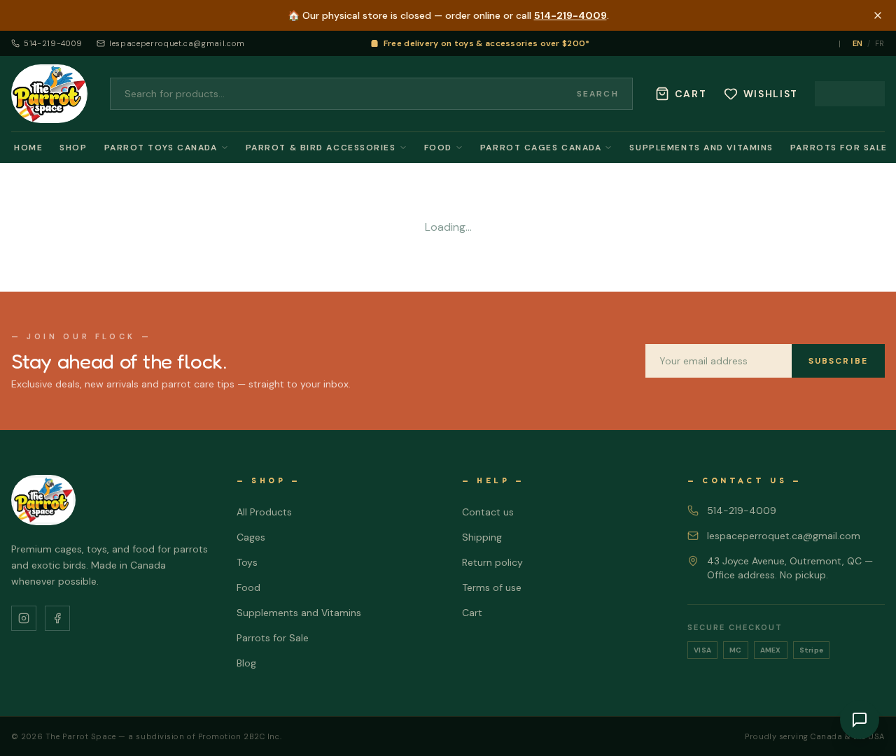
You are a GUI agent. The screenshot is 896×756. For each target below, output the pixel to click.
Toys (247, 562)
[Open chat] (859, 719)
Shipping (482, 537)
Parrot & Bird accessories (321, 147)
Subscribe (838, 360)
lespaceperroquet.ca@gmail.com (177, 43)
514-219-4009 (570, 15)
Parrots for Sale (839, 147)
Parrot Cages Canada (541, 147)
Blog (246, 663)
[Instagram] (23, 618)
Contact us (488, 512)
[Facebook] (57, 618)
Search (598, 93)
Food (438, 147)
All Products (264, 512)
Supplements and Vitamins (701, 147)
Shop (73, 147)
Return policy (492, 562)
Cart (472, 612)
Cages (251, 537)
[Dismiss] (878, 15)
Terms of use (492, 587)
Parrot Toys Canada (161, 147)
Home (28, 147)
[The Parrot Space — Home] (49, 93)
